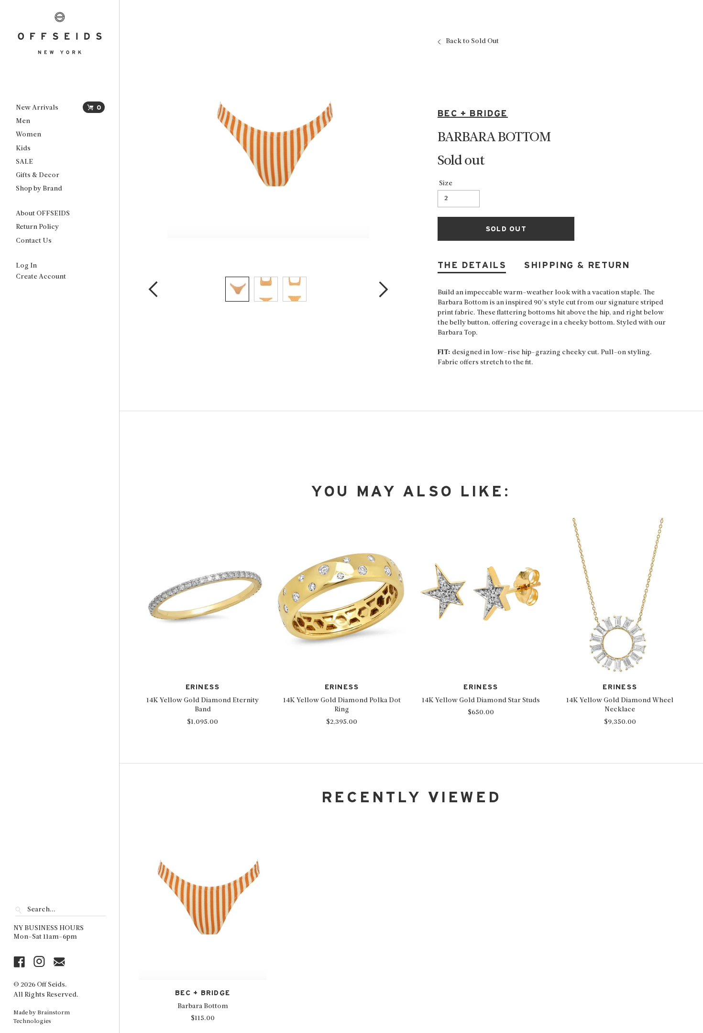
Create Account (41, 277)
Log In (26, 265)
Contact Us (34, 241)
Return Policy (37, 227)
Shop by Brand (39, 188)
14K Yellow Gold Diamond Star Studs (481, 700)
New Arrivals (37, 108)
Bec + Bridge (473, 113)
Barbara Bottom (202, 1006)
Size (445, 183)
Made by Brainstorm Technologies (41, 1017)
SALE (24, 162)
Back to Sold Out (472, 41)
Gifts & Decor (37, 175)
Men (23, 121)
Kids (23, 148)
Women (28, 134)
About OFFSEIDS (43, 213)
